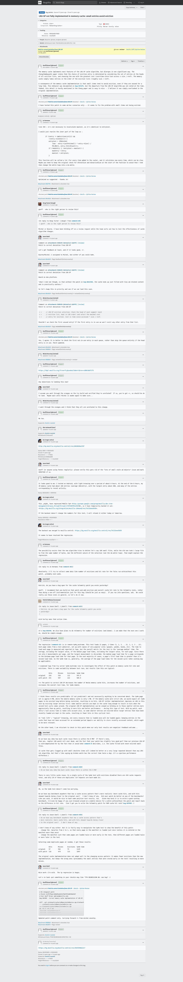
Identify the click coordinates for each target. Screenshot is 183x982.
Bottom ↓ (124, 61)
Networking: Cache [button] (55, 25)
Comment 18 (46, 479)
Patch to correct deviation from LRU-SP (50, 49)
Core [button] (51, 23)
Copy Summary (130, 7)
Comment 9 (46, 300)
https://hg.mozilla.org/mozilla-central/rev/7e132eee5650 (98, 530)
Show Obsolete (44, 57)
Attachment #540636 (44, 198)
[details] (67, 243)
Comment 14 (46, 402)
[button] (141, 2)
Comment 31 (46, 810)
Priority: (99, 26)
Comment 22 (46, 562)
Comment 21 (46, 546)
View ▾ (142, 7)
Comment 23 (46, 581)
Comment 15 (46, 414)
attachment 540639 (55, 243)
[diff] (74, 243)
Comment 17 (46, 465)
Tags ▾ (133, 61)
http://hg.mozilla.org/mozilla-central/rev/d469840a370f (61, 446)
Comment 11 (46, 366)
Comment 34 (46, 943)
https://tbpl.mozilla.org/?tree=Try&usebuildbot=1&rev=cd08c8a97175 (66, 370)
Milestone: (45, 36)
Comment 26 (46, 640)
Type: (100, 24)
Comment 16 (46, 442)
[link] (61, 903)
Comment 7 (46, 238)
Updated (45, 112)
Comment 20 (46, 526)
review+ (122, 49)
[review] (81, 243)
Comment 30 (46, 784)
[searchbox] (74, 2)
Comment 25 (46, 626)
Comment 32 (46, 868)
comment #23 (77, 606)
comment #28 (77, 767)
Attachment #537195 (44, 184)
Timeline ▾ (141, 61)
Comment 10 (46, 333)
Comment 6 (46, 216)
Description (46, 67)
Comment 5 (46, 205)
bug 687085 (127, 803)
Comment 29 (46, 762)
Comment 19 (46, 499)
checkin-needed (50, 423)
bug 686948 (47, 631)
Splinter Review (140, 49)
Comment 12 (46, 377)
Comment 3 (46, 172)
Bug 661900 (49, 12)
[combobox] (74, 2)
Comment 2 (46, 122)
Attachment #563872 (44, 924)
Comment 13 (46, 389)
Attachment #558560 (44, 349)
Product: (45, 23)
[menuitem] (102, 2)
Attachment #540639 (44, 259)
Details (128, 49)
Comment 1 (46, 98)
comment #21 (67, 567)
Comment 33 (46, 884)
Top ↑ (142, 975)
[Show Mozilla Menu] (40, 2)
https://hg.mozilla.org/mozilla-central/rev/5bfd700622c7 (62, 948)
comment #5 (76, 221)
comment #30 (77, 815)
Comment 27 (46, 692)
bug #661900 (88, 282)
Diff (133, 49)
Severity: (111, 26)
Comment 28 (46, 734)
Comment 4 (46, 190)
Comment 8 (46, 265)
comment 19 (56, 644)
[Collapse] (143, 66)
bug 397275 (79, 86)
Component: (44, 25)
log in (47, 965)
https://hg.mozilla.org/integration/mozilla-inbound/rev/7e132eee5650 (67, 508)
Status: (46, 33)
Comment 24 (46, 602)
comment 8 (88, 744)
